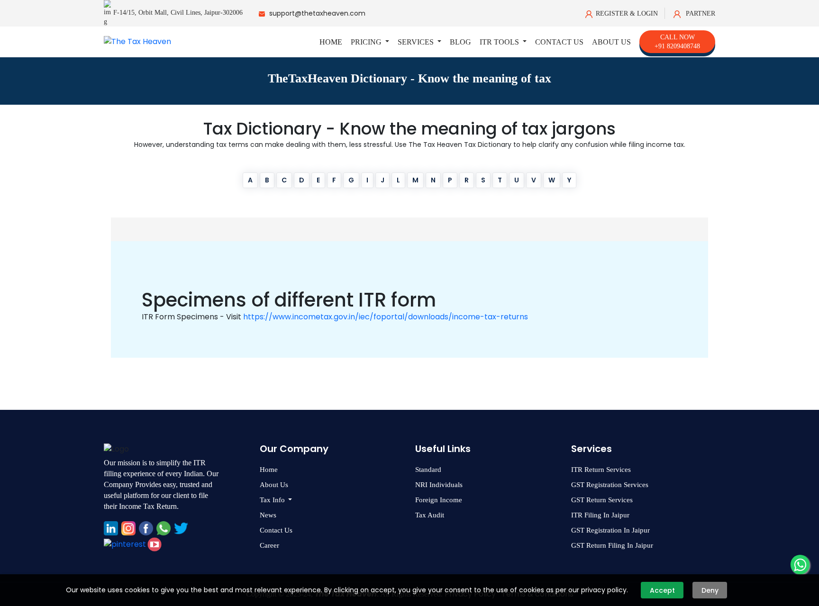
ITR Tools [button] (500, 42)
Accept (662, 590)
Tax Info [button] (273, 500)
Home (330, 42)
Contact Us (559, 42)
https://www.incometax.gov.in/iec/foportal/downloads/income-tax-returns (385, 316)
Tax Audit (429, 515)
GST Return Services (602, 500)
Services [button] (417, 42)
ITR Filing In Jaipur (600, 515)
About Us (611, 42)
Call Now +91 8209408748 (677, 42)
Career (269, 545)
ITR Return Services (601, 469)
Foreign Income (438, 500)
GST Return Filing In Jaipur (612, 545)
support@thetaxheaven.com (317, 13)
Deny (710, 590)
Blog (460, 42)
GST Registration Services (609, 484)
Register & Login (627, 13)
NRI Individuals (439, 484)
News (268, 515)
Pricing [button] (367, 42)
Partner (699, 13)
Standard (428, 469)
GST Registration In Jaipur (610, 530)
